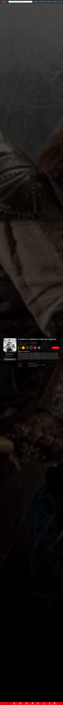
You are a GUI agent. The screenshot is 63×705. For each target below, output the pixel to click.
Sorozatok (42, 1)
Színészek (49, 1)
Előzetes (56, 347)
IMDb (23, 347)
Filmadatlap (9, 704)
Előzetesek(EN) (26, 703)
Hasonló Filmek (43, 703)
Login (60, 1)
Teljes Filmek (14, 703)
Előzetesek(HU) (20, 703)
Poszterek (38, 703)
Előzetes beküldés (9, 359)
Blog (55, 1)
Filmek (36, 1)
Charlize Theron (38, 364)
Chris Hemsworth (31, 364)
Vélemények (54, 703)
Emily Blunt (43, 364)
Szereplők (50, 703)
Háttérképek (33, 703)
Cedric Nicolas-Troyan (31, 363)
